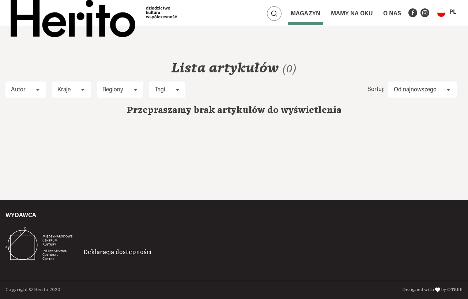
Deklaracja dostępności (117, 252)
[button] (446, 12)
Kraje (64, 90)
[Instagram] (425, 13)
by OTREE (452, 290)
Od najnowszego (415, 90)
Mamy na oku (352, 14)
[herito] (73, 13)
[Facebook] (413, 13)
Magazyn (305, 14)
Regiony (112, 90)
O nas (392, 14)
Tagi (160, 90)
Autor (18, 90)
